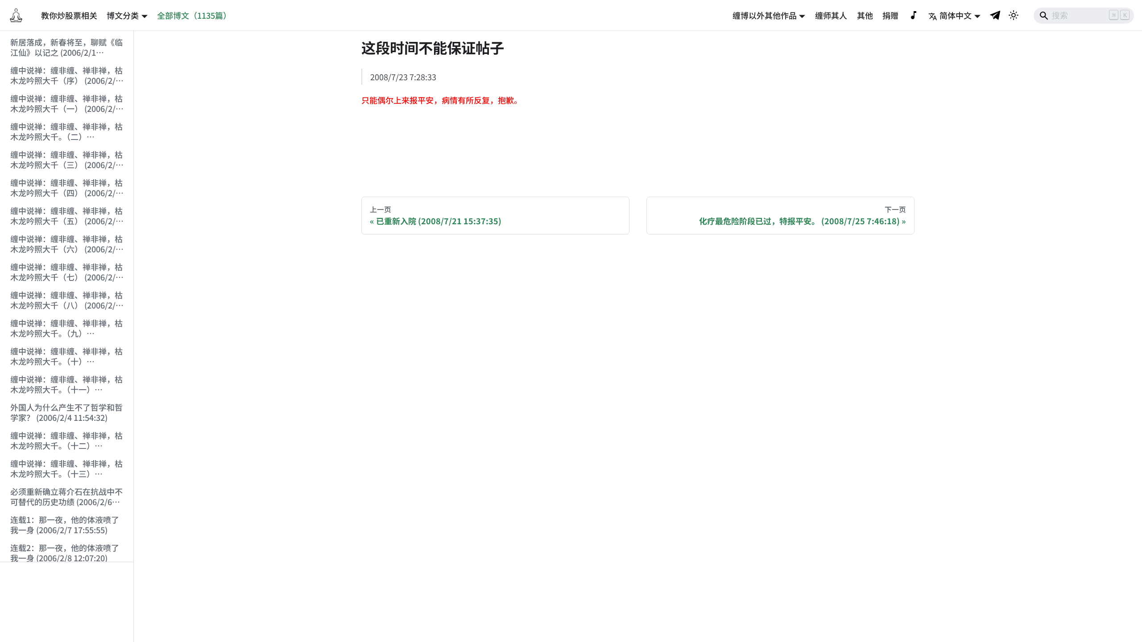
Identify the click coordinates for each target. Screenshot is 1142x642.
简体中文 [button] (955, 15)
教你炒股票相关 (69, 15)
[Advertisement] (67, 602)
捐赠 (890, 15)
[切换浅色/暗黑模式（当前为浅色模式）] (1013, 15)
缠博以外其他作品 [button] (764, 15)
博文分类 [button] (123, 15)
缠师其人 (831, 15)
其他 (865, 15)
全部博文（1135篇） (194, 15)
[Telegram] (995, 15)
